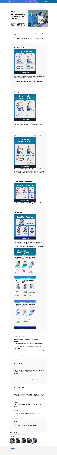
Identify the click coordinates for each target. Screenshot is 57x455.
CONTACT (31, 1)
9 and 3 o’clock (39, 170)
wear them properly (27, 245)
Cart (46, 1)
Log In (42, 1)
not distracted (36, 339)
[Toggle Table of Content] (17, 11)
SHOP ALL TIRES (24, 1)
